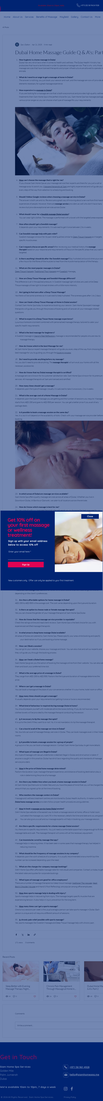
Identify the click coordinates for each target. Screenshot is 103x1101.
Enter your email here (19, 551)
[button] (90, 516)
